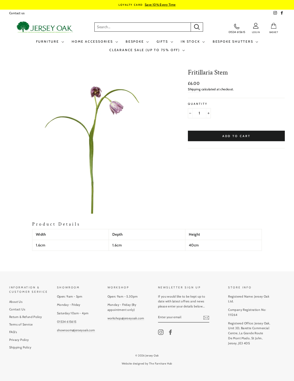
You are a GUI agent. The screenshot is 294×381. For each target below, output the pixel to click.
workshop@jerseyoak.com (125, 318)
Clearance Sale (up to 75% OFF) (145, 50)
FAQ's (13, 332)
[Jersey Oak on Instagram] (161, 332)
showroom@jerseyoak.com (76, 330)
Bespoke (135, 41)
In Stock (191, 41)
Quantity (198, 103)
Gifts (163, 41)
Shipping (194, 89)
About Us (16, 302)
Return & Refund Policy (25, 317)
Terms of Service (21, 324)
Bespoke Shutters (234, 41)
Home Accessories (93, 41)
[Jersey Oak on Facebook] (170, 332)
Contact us (17, 13)
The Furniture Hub (160, 363)
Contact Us (17, 309)
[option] (147, 4)
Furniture (48, 41)
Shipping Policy (20, 347)
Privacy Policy (19, 340)
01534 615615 (66, 321)
